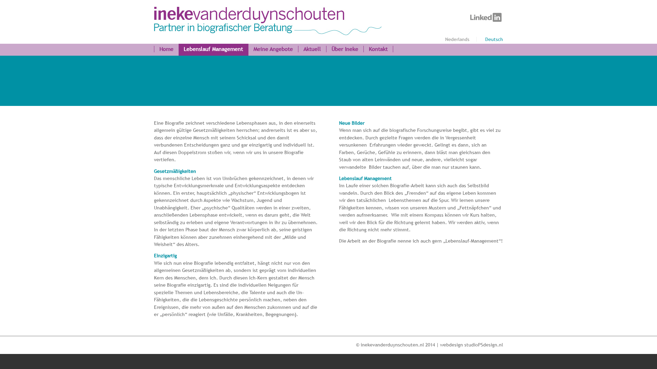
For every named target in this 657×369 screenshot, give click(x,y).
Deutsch (494, 39)
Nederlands (457, 39)
